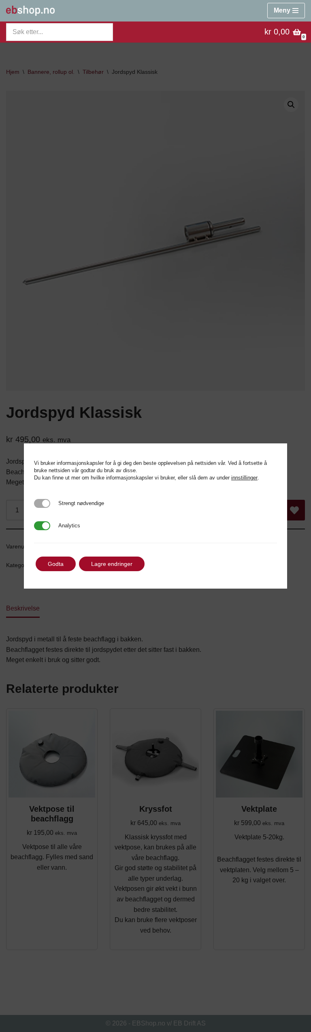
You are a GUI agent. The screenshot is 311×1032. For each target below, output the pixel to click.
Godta (56, 564)
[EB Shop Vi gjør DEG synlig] (30, 11)
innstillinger (244, 478)
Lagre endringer (111, 564)
